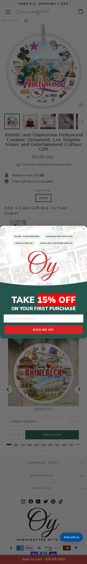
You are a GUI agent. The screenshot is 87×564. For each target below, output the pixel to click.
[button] (71, 537)
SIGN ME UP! (43, 329)
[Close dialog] (84, 228)
